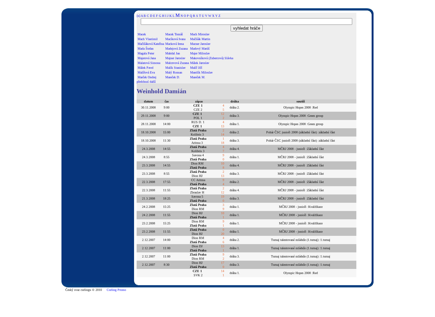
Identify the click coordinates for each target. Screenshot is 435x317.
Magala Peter (146, 53)
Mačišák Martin (200, 39)
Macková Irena (174, 44)
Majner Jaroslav (175, 58)
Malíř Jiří (196, 67)
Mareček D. (172, 77)
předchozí (143, 81)
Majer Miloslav (200, 53)
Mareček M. (197, 77)
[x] (138, 16)
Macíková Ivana (175, 39)
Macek (142, 34)
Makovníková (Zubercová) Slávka (211, 58)
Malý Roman (173, 72)
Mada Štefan (145, 48)
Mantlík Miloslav (201, 72)
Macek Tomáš (174, 34)
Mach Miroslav (200, 34)
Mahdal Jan (172, 53)
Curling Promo (116, 290)
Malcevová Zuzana (177, 63)
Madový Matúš (200, 48)
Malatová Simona (149, 63)
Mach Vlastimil (148, 39)
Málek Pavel (145, 67)
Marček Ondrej (147, 77)
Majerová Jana (147, 58)
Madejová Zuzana (176, 48)
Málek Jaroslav (199, 63)
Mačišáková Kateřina (151, 44)
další (153, 81)
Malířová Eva (146, 72)
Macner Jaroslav (200, 44)
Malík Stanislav (175, 67)
